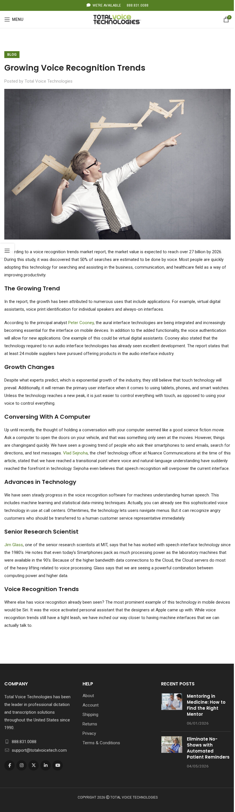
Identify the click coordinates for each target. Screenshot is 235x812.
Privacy (89, 733)
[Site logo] (117, 19)
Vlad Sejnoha (75, 453)
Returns (90, 724)
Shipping (90, 714)
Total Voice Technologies (49, 81)
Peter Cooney (81, 322)
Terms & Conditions (101, 742)
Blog (12, 55)
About (88, 695)
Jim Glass (13, 544)
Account (91, 705)
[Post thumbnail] (172, 710)
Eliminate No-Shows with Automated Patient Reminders (208, 748)
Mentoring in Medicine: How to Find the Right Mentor (206, 705)
